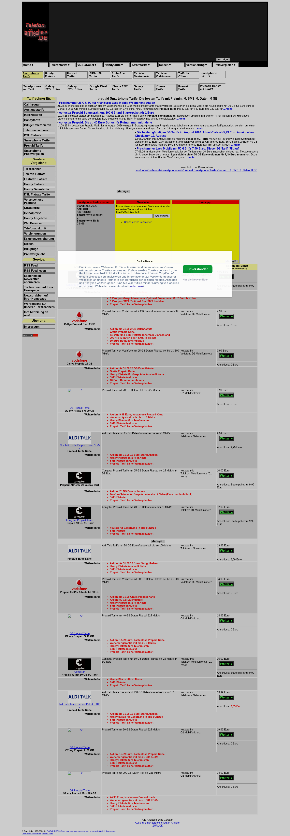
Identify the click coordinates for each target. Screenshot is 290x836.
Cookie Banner (145, 261)
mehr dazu (136, 286)
